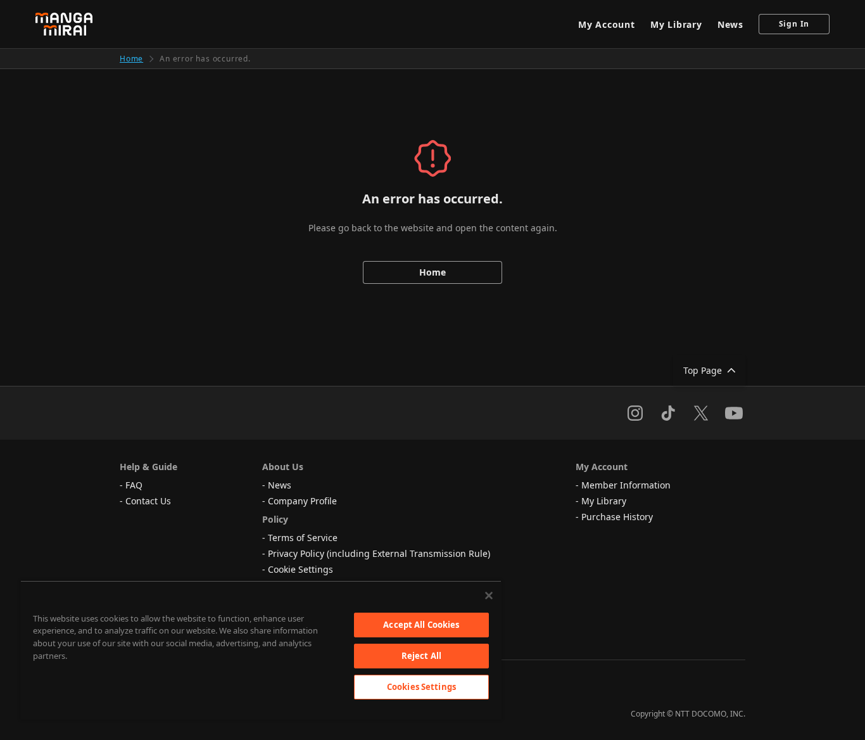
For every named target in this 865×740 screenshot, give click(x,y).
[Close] (489, 595)
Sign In (794, 23)
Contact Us (148, 501)
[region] (261, 650)
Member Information (626, 485)
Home (131, 58)
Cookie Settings (300, 569)
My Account (606, 24)
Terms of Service (303, 538)
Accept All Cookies (421, 624)
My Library (676, 24)
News (730, 24)
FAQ (133, 485)
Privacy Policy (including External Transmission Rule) (379, 553)
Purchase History (617, 517)
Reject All (421, 655)
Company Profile (302, 501)
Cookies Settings (421, 686)
